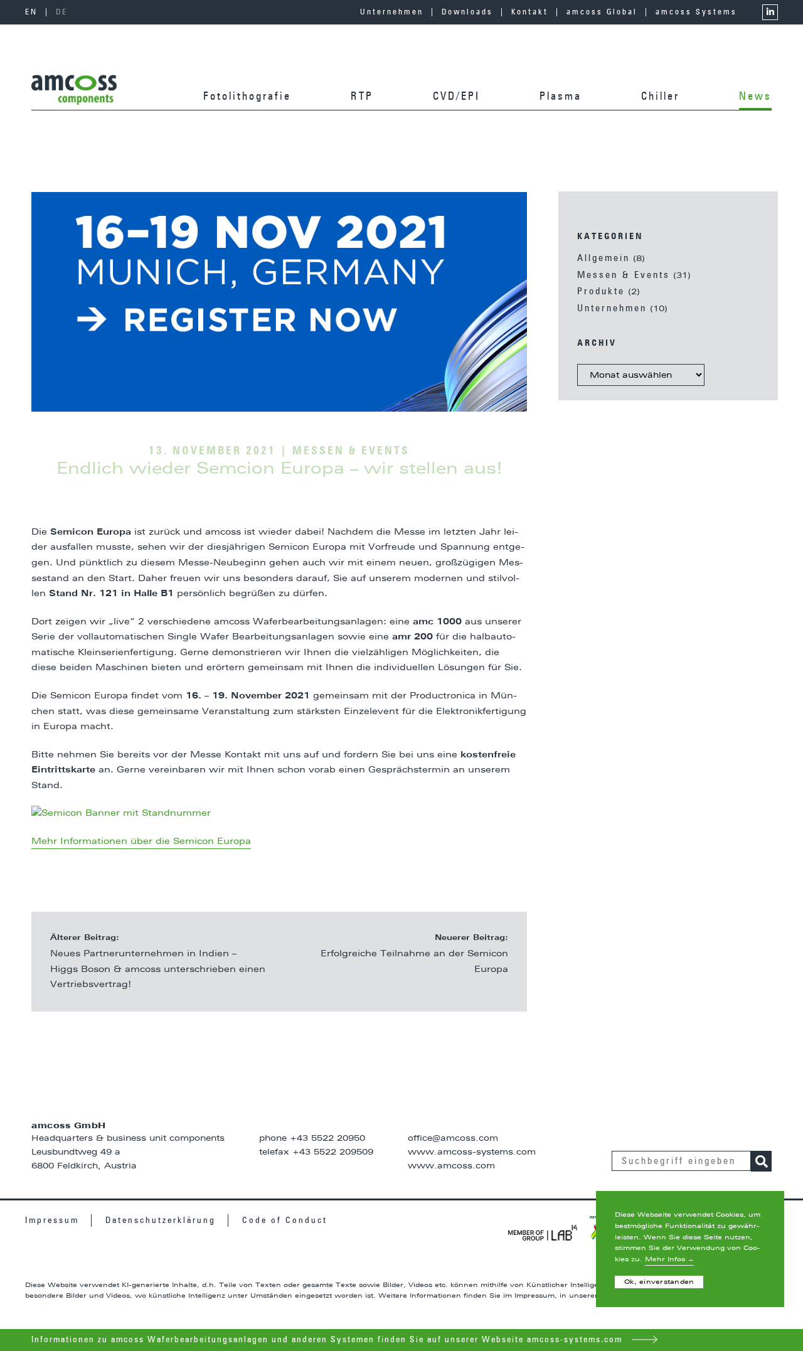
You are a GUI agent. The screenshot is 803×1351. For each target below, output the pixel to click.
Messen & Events (623, 275)
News (755, 97)
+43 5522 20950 (327, 1139)
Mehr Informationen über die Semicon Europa (141, 841)
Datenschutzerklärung (160, 1220)
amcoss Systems (696, 14)
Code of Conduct (284, 1220)
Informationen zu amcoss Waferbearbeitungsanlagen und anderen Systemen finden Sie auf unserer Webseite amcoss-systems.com (328, 1339)
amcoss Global (601, 14)
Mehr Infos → (669, 1259)
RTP (362, 97)
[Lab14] (542, 1233)
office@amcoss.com (453, 1139)
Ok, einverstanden (659, 1282)
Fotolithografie (247, 97)
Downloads (467, 14)
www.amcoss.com (451, 1166)
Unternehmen (391, 14)
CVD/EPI (456, 97)
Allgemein (603, 258)
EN (31, 12)
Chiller (660, 97)
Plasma (561, 97)
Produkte (601, 291)
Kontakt (529, 14)
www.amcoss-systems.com (472, 1152)
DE (62, 12)
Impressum (52, 1220)
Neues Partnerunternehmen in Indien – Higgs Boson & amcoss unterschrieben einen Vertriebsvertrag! (157, 969)
